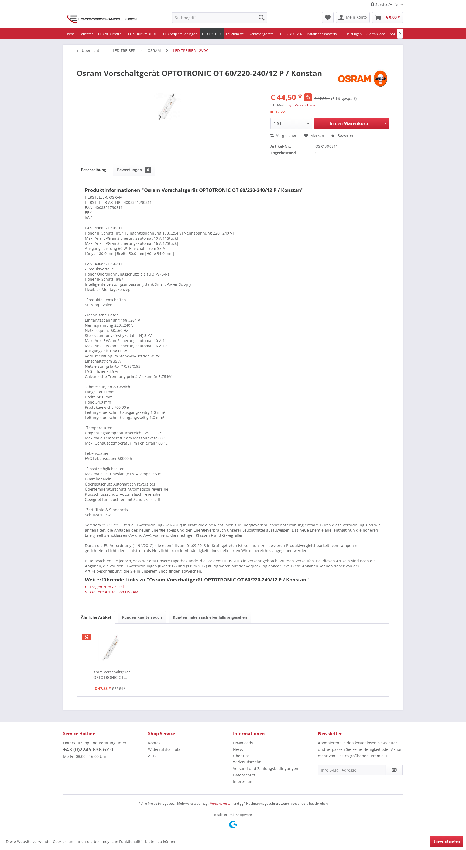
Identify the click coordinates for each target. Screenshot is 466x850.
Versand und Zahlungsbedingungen (265, 768)
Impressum (243, 781)
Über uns (241, 755)
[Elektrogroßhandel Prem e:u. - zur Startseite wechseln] (102, 19)
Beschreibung (93, 169)
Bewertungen (133, 169)
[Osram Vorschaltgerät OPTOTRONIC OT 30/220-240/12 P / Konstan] (110, 648)
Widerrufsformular (165, 749)
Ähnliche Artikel (96, 617)
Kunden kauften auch (142, 617)
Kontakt (155, 742)
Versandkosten (221, 803)
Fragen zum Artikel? (107, 586)
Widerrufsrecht (247, 762)
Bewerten (345, 135)
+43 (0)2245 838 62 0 (88, 749)
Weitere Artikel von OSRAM (114, 591)
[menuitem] (219, 17)
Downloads (243, 742)
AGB (152, 755)
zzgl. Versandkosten (302, 105)
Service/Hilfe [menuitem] (386, 4)
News (238, 749)
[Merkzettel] (328, 17)
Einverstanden (446, 841)
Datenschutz (244, 774)
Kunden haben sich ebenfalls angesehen (210, 617)
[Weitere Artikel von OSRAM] (363, 78)
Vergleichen (286, 135)
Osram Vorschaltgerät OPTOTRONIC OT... (110, 674)
